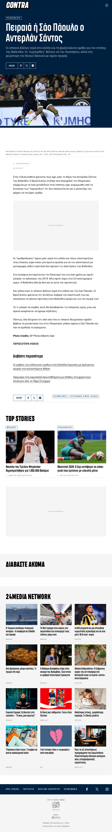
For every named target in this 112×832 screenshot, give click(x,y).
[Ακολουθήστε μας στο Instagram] (107, 789)
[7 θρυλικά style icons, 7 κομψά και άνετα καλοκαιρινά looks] (21, 736)
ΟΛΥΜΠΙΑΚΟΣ (60, 396)
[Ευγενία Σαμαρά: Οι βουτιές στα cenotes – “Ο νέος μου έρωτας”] (21, 698)
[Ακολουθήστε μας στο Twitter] (97, 789)
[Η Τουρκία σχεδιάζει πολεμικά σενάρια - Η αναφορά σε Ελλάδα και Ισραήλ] (21, 614)
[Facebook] (21, 65)
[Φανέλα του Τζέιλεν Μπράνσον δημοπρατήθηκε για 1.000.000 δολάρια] (30, 447)
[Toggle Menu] (106, 5)
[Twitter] (27, 65)
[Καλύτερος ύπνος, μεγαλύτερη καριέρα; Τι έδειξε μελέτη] (90, 698)
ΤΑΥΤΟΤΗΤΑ (28, 789)
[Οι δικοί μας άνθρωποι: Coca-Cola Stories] (56, 698)
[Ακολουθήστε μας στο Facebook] (86, 789)
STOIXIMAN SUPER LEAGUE (84, 396)
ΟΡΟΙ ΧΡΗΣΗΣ (12, 789)
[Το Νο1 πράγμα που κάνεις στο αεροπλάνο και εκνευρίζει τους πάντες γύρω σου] (56, 614)
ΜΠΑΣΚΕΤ (11, 427)
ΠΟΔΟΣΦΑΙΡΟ (65, 427)
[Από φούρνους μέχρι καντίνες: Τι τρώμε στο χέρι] (21, 655)
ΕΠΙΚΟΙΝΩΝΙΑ (70, 789)
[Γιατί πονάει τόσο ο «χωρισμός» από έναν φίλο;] (56, 736)
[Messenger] (33, 65)
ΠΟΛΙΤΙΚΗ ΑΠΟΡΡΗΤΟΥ (49, 789)
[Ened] (56, 817)
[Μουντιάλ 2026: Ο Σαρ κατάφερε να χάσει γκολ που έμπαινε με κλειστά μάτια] (81, 447)
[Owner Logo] (56, 806)
